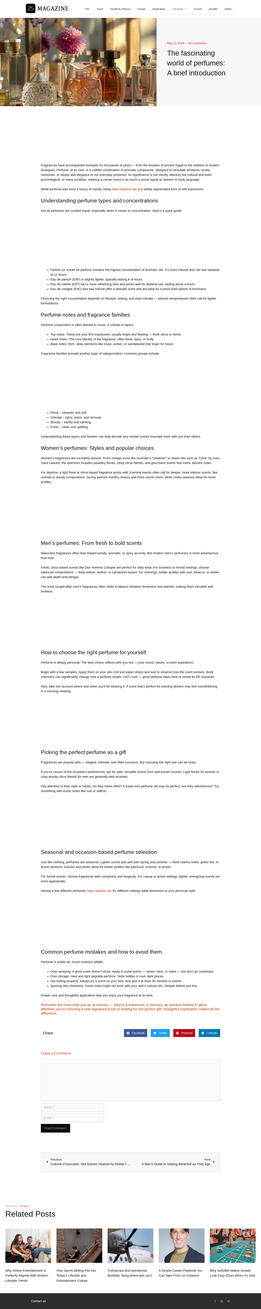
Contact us (38, 1301)
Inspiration (158, 9)
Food (100, 9)
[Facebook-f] (215, 1301)
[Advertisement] (130, 138)
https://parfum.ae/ (124, 189)
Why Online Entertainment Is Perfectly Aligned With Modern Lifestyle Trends (26, 1276)
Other (228, 9)
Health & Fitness (120, 9)
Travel (198, 9)
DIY (87, 9)
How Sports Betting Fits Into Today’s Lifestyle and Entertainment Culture (76, 1276)
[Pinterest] (221, 1301)
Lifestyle (177, 9)
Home (141, 9)
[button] (135, 1033)
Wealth (213, 9)
